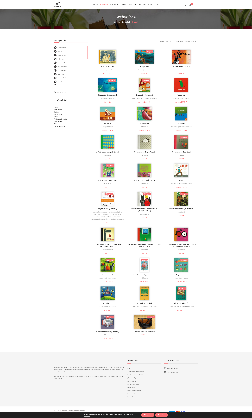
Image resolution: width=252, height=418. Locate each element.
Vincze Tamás (187, 183)
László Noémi (144, 306)
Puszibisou (144, 123)
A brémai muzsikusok (181, 66)
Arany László (97, 212)
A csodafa (181, 123)
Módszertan (58, 110)
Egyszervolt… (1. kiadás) (107, 209)
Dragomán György (108, 214)
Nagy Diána (144, 155)
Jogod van (181, 95)
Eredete (56, 112)
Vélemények (58, 121)
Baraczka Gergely (107, 212)
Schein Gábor (112, 219)
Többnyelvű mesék (60, 119)
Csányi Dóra (177, 98)
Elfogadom (147, 415)
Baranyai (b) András (107, 126)
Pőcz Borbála (185, 98)
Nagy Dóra (107, 183)
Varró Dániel (153, 98)
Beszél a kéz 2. (107, 275)
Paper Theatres (59, 126)
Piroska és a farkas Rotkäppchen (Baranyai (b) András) (107, 245)
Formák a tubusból (144, 303)
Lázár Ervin (116, 217)
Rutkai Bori (181, 212)
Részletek (87, 416)
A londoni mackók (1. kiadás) (107, 332)
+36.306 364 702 (172, 372)
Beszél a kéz (107, 303)
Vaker (181, 180)
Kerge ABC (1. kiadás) (144, 95)
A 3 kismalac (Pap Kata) (181, 152)
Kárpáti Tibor (108, 155)
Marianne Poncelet (185, 126)
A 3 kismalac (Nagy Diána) (144, 152)
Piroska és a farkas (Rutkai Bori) (181, 209)
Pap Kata (181, 155)
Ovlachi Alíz (103, 219)
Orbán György (175, 126)
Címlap (117, 22)
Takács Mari (144, 126)
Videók (56, 124)
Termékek (126, 22)
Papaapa (107, 123)
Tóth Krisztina (144, 98)
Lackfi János (178, 278)
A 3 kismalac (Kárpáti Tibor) (107, 152)
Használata (58, 114)
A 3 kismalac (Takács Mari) (144, 180)
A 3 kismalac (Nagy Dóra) (107, 180)
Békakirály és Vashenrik (107, 95)
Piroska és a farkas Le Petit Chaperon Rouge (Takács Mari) (181, 245)
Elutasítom (161, 415)
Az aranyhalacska (144, 66)
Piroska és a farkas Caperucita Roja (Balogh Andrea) (144, 210)
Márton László (95, 219)
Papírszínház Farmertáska (144, 332)
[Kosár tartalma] (190, 5)
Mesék (56, 117)
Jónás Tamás (108, 217)
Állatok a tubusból (181, 303)
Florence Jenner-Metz (107, 70)
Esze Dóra (118, 214)
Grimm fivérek (181, 70)
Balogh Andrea (144, 214)
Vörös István (120, 219)
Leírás (56, 107)
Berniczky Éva (117, 212)
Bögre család (181, 275)
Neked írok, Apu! (107, 66)
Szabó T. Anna (136, 98)
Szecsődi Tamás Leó (107, 98)
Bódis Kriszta (98, 214)
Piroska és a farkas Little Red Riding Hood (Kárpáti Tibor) (144, 245)
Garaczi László (99, 217)
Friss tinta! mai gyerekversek (144, 275)
